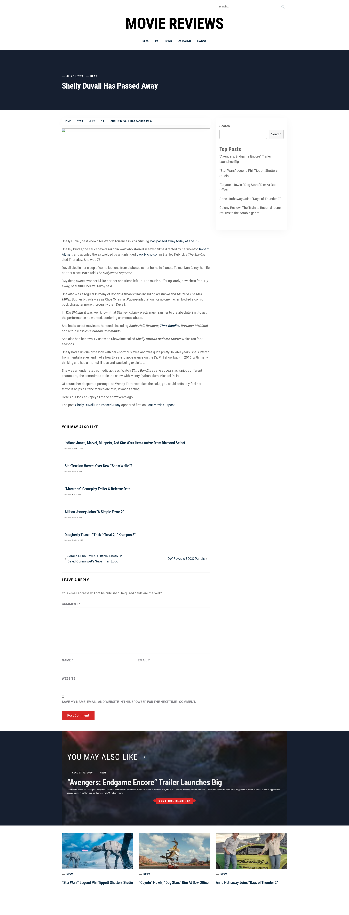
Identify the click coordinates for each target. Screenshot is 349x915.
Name (67, 660)
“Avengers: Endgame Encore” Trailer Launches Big (245, 159)
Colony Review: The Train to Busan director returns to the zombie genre (250, 210)
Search (224, 126)
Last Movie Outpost (161, 405)
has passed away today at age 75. (175, 241)
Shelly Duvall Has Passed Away (98, 405)
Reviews (201, 40)
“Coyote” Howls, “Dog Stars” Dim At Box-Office (248, 187)
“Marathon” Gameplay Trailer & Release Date (97, 489)
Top (157, 40)
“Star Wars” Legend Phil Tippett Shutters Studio (248, 173)
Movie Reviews (174, 24)
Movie (168, 40)
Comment (71, 604)
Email (144, 660)
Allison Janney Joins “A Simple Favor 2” (94, 512)
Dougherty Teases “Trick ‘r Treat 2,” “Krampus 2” (100, 534)
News (146, 40)
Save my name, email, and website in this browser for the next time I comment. (129, 702)
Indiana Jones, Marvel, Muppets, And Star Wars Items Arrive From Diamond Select (125, 443)
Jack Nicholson (148, 254)
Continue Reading (174, 800)
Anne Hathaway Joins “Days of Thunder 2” (249, 199)
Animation (184, 40)
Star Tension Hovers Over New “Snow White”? (98, 466)
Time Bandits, (170, 326)
